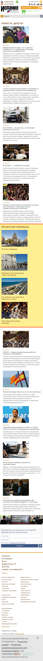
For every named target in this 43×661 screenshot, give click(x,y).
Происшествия (25, 599)
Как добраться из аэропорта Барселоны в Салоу (13, 298)
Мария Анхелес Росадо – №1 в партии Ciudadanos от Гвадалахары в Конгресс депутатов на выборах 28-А (18, 49)
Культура (24, 597)
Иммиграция (25, 582)
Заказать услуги (33, 11)
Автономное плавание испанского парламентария (16, 463)
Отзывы (4, 621)
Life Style (4, 582)
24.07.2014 (6, 498)
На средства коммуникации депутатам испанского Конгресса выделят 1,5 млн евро (20, 501)
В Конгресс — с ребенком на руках (16, 165)
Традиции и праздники (9, 590)
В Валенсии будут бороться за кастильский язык (22, 392)
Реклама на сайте (7, 619)
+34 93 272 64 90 (9, 4)
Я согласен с (14, 543)
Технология (5, 588)
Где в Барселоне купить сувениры (11, 322)
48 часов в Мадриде (9, 249)
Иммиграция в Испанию (9, 624)
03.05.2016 (6, 125)
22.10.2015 (6, 389)
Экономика (24, 586)
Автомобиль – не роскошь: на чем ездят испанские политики (19, 129)
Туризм (23, 588)
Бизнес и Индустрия (8, 577)
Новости (6, 16)
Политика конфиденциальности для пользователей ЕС (14, 647)
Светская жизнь (7, 579)
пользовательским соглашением (17, 543)
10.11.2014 (6, 460)
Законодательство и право (29, 579)
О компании (33, 1)
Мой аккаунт (6, 626)
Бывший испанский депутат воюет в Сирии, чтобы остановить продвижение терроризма (21, 428)
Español (40, 1)
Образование (25, 595)
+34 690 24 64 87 (9, 1)
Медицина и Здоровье (9, 597)
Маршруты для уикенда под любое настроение (13, 274)
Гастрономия (6, 595)
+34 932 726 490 (19, 634)
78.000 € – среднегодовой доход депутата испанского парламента (19, 353)
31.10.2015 (6, 350)
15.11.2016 (6, 86)
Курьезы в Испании (8, 604)
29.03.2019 (6, 45)
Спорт (4, 599)
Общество (5, 602)
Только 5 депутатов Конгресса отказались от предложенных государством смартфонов (21, 90)
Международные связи (28, 602)
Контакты (5, 613)
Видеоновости (25, 577)
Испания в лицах (26, 584)
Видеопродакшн (7, 608)
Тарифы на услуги (7, 617)
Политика (5, 586)
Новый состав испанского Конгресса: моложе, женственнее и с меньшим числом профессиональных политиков (21, 207)
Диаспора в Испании (8, 584)
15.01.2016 (6, 203)
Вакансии (5, 615)
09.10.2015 (6, 425)
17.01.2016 (6, 163)
